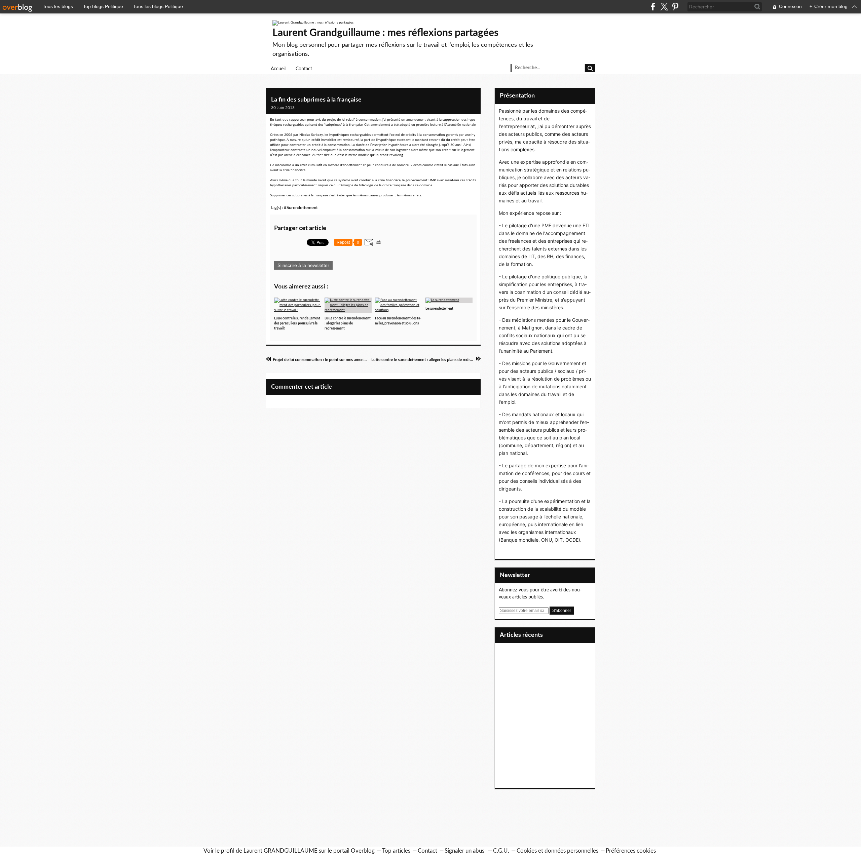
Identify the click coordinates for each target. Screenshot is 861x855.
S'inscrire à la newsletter (303, 265)
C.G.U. (501, 851)
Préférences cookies (631, 851)
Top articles (396, 851)
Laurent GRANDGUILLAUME (280, 851)
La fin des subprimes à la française (316, 100)
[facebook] (653, 6)
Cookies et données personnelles (557, 851)
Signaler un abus (465, 851)
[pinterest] (675, 6)
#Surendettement (301, 208)
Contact (304, 69)
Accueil (278, 69)
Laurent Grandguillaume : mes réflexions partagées (385, 33)
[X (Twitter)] (664, 6)
